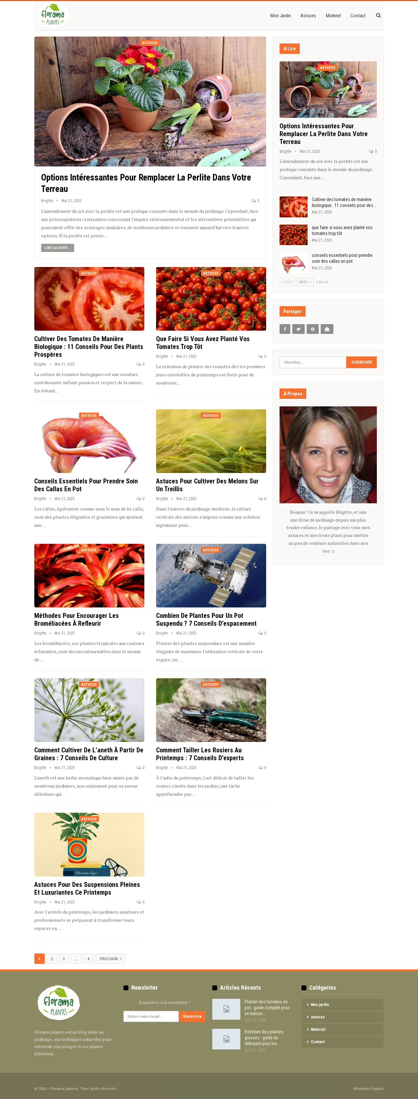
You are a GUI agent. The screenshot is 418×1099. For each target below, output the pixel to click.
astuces (308, 16)
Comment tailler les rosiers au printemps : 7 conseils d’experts (200, 754)
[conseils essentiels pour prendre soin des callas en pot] (89, 441)
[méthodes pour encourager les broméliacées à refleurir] (89, 576)
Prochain (109, 959)
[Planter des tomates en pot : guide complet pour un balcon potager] (226, 1009)
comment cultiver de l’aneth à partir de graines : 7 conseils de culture (88, 754)
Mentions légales (369, 1088)
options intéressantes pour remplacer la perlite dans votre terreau (324, 134)
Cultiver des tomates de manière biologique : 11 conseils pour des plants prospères (88, 346)
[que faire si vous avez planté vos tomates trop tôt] (211, 299)
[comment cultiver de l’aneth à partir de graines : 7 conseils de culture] (89, 710)
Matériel (333, 16)
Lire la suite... (58, 248)
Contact (358, 16)
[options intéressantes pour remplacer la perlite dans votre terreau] (150, 101)
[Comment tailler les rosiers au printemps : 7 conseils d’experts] (211, 710)
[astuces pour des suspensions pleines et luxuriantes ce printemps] (89, 845)
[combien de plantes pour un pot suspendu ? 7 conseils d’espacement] (211, 576)
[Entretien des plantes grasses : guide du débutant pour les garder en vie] (226, 1039)
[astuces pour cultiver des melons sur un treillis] (211, 441)
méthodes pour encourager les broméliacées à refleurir (76, 619)
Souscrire (192, 1016)
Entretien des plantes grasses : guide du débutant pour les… (264, 1037)
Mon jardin (280, 16)
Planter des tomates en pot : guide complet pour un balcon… (267, 1007)
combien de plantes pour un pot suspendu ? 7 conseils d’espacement (206, 619)
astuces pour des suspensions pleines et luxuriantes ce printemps (87, 888)
